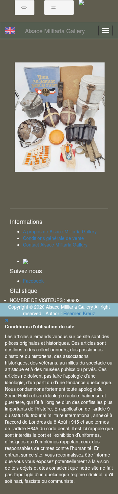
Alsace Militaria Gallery (55, 30)
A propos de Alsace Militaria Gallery (60, 231)
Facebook (33, 280)
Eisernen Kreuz (79, 313)
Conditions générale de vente (53, 238)
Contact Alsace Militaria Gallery (55, 244)
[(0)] (53, 8)
